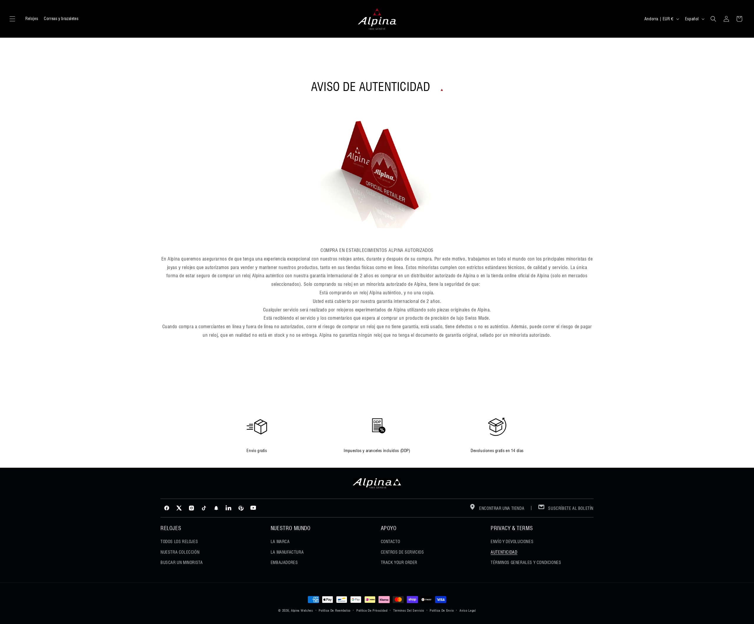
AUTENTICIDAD (504, 552)
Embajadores (284, 562)
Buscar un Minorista (182, 562)
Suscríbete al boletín (570, 508)
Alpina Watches (302, 610)
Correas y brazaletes (61, 18)
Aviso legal (467, 610)
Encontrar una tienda (501, 508)
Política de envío (442, 610)
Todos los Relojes (179, 541)
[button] (12, 18)
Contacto (390, 541)
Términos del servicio (408, 610)
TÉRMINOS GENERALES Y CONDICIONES (526, 562)
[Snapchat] (216, 508)
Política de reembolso (334, 610)
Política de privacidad (371, 610)
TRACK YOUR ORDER (399, 562)
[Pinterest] (241, 508)
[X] (179, 508)
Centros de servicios (402, 552)
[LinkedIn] (228, 508)
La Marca (280, 541)
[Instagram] (191, 508)
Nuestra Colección (180, 552)
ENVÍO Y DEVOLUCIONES (512, 541)
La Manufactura (287, 552)
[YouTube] (253, 508)
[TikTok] (204, 508)
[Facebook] (167, 508)
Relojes (31, 18)
